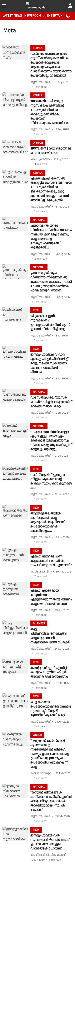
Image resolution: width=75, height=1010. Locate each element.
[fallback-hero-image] (16, 67)
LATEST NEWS (12, 15)
